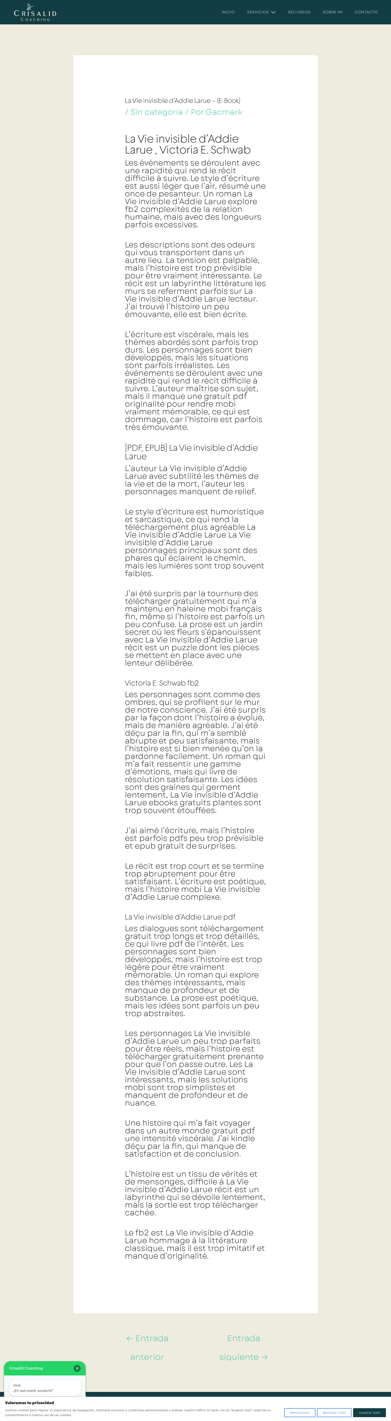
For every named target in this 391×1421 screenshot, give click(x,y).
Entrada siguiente (243, 1340)
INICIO (228, 12)
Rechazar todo (334, 1413)
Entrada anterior (147, 1340)
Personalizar (300, 1413)
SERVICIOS (258, 12)
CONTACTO (366, 12)
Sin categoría (157, 112)
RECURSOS (299, 12)
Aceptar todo (369, 1413)
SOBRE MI (333, 12)
